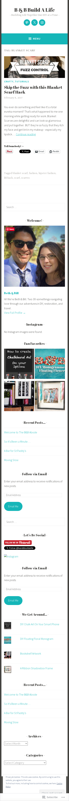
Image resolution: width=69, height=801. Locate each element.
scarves (25, 177)
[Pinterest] (27, 22)
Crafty (8, 81)
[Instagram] (42, 22)
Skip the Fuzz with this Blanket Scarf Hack (33, 90)
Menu (37, 38)
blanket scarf (20, 173)
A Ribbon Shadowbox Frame (36, 668)
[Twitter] (34, 22)
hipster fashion (47, 173)
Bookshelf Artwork (30, 653)
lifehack (8, 177)
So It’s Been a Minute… (17, 441)
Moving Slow (11, 460)
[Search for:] (34, 207)
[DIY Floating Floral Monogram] (50, 364)
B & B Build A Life (34, 9)
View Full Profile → (15, 312)
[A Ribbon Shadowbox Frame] (50, 397)
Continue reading (26, 134)
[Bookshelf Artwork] (19, 397)
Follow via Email (34, 474)
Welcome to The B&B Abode (20, 432)
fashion (33, 173)
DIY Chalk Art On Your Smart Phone (39, 624)
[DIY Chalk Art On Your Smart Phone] (19, 364)
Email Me (13, 506)
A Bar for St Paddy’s (15, 451)
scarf (17, 177)
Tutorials (22, 81)
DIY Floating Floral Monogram (36, 639)
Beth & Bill (11, 293)
